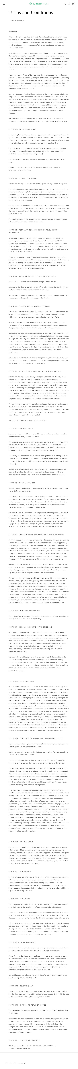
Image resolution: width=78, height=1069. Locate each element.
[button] (4, 4)
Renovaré (12, 1063)
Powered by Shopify (21, 1063)
